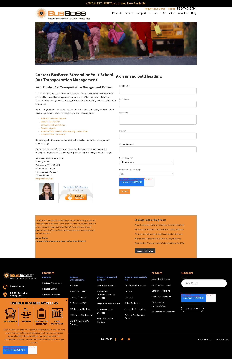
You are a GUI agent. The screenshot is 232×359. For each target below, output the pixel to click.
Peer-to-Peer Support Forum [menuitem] (134, 316)
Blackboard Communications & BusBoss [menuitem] (106, 294)
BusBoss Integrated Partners (107, 278)
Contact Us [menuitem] (169, 13)
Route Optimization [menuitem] (161, 284)
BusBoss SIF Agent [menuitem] (78, 297)
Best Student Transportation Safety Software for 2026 (159, 243)
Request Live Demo (155, 8)
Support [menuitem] (141, 13)
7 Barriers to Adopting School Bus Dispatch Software (159, 234)
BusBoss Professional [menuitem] (52, 282)
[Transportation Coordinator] (41, 316)
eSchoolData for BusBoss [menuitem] (108, 303)
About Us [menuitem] (183, 13)
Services (157, 273)
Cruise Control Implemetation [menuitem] (159, 304)
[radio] (10, 316)
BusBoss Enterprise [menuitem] (51, 294)
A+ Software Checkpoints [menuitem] (163, 311)
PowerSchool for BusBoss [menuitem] (105, 311)
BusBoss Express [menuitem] (50, 288)
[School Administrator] (57, 316)
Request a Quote (48, 128)
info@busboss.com (44, 178)
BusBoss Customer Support (53, 118)
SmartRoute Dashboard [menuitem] (135, 285)
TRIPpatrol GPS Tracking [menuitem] (81, 315)
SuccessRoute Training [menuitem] (134, 309)
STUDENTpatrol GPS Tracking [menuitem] (79, 322)
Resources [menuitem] (154, 13)
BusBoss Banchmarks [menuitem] (162, 296)
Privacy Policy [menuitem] (204, 339)
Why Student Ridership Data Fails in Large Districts (158, 238)
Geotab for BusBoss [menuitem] (106, 285)
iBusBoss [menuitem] (74, 285)
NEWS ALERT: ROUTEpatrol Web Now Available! (116, 3)
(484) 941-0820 (17, 286)
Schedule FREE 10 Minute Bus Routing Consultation (64, 131)
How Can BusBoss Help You (135, 278)
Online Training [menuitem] (131, 303)
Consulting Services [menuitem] (161, 279)
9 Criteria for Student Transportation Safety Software (159, 229)
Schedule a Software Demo (53, 125)
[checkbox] (34, 316)
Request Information (50, 121)
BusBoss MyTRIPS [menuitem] (78, 291)
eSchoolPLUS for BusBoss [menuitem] (105, 320)
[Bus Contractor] (10, 316)
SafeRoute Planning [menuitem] (161, 290)
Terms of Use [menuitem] (222, 339)
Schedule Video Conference (53, 134)
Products (48, 273)
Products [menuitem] (117, 13)
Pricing (171, 8)
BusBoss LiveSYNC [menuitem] (78, 303)
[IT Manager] (26, 316)
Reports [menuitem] (128, 291)
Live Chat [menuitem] (128, 297)
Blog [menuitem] (194, 13)
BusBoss (46, 277)
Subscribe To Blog (145, 250)
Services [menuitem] (129, 13)
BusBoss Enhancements (77, 278)
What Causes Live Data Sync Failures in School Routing (159, 225)
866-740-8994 (187, 8)
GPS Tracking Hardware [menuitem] (80, 309)
